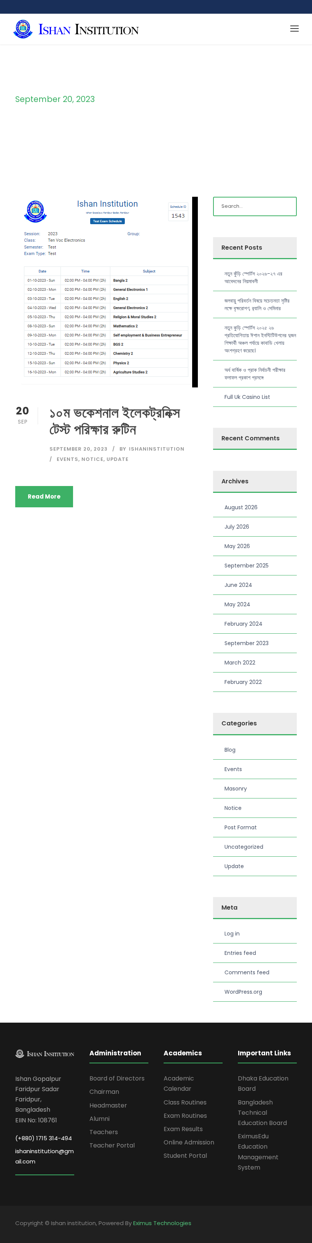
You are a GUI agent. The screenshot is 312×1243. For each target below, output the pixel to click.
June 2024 (238, 585)
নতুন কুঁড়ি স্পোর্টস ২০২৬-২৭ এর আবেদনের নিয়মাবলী (253, 277)
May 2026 (237, 546)
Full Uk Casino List (247, 397)
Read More (44, 496)
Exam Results (183, 1129)
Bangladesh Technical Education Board (262, 1112)
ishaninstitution (157, 449)
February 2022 (243, 682)
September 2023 (246, 643)
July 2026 (236, 527)
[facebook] (280, 1224)
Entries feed (240, 953)
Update (118, 459)
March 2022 (239, 662)
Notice (92, 459)
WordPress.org (243, 992)
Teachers (103, 1132)
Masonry (235, 788)
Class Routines (185, 1102)
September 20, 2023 (78, 449)
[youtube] (294, 1224)
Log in (232, 933)
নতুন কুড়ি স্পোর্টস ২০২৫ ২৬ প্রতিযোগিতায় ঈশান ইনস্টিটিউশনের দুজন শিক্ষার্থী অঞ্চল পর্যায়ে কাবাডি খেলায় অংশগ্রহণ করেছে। (260, 339)
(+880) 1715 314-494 (43, 1138)
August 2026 (241, 507)
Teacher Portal (112, 1145)
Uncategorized (243, 847)
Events (67, 459)
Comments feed (246, 972)
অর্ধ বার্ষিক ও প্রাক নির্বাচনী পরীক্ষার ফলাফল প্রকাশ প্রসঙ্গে (254, 373)
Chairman (104, 1091)
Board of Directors (117, 1078)
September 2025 (246, 565)
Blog (230, 750)
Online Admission (189, 1142)
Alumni (99, 1118)
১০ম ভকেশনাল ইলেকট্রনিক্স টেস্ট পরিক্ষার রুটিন (114, 421)
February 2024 (243, 624)
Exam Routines (185, 1115)
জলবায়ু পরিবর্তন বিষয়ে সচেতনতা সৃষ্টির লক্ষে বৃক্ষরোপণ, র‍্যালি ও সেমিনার (257, 304)
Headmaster (108, 1105)
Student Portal (185, 1155)
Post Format (240, 827)
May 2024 (237, 604)
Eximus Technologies (162, 1223)
